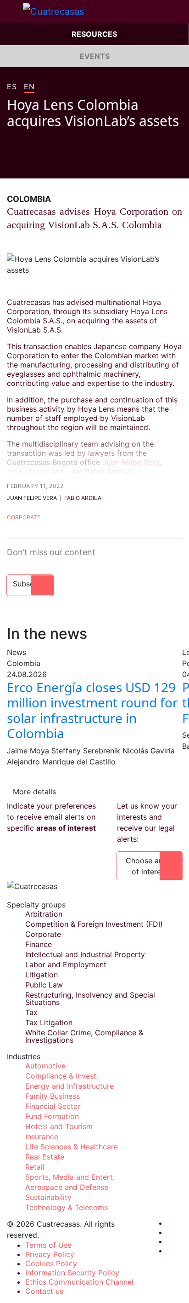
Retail (34, 1167)
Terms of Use (48, 1245)
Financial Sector (53, 1106)
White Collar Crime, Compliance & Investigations (84, 1036)
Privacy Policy (49, 1254)
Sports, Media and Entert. (70, 1177)
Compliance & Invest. (61, 1075)
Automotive (45, 1065)
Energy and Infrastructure (69, 1086)
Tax (31, 1012)
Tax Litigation (48, 1022)
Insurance (41, 1136)
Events (95, 56)
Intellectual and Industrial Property (85, 954)
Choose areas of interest (149, 866)
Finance (38, 944)
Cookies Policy (51, 1263)
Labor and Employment (65, 964)
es (12, 87)
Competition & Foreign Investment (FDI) (94, 924)
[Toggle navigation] (11, 11)
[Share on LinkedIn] (45, 165)
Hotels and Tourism (59, 1126)
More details (34, 791)
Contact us (44, 1291)
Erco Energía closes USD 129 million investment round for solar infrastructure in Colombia (92, 710)
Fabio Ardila (28, 471)
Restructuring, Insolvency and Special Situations (90, 998)
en (29, 87)
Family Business (52, 1096)
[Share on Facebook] (10, 165)
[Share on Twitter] (28, 165)
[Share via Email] (63, 165)
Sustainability (48, 1197)
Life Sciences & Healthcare (71, 1146)
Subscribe (30, 583)
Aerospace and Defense (66, 1187)
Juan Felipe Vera (130, 462)
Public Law (44, 984)
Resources (94, 34)
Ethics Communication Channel (79, 1281)
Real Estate (44, 1156)
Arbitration (43, 914)
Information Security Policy (72, 1272)
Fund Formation (52, 1116)
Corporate (23, 517)
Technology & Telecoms (66, 1207)
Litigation (41, 974)
